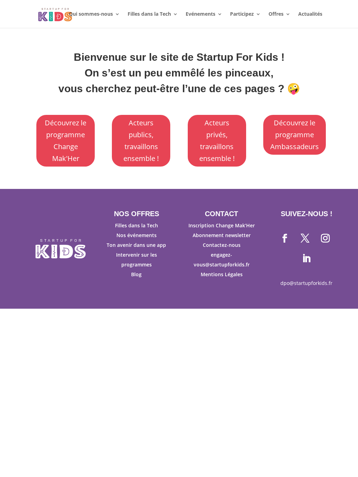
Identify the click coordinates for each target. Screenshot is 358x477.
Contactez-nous (222, 245)
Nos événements (136, 235)
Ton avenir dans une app (136, 245)
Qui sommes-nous (91, 14)
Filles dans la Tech (149, 14)
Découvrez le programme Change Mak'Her (65, 140)
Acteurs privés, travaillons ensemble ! (217, 140)
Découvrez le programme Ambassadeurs (294, 134)
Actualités (310, 14)
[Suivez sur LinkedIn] (306, 258)
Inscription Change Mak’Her (221, 225)
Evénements (200, 14)
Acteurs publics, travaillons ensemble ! (141, 140)
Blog (136, 274)
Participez (242, 14)
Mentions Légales (222, 274)
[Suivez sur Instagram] (325, 238)
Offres (276, 14)
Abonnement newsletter (222, 235)
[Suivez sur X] (305, 238)
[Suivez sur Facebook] (285, 238)
